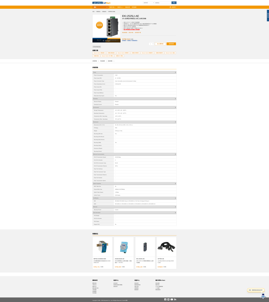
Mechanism (95, 122)
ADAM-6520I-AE (119, 258)
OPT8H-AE (161, 258)
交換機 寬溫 (96, 55)
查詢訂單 (115, 286)
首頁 (93, 11)
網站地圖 (157, 283)
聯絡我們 (136, 289)
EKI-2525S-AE (140, 258)
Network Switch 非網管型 (123, 52)
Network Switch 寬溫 (170, 52)
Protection (95, 98)
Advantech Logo (101, 3)
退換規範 (110, 61)
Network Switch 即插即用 (147, 52)
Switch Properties (97, 183)
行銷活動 (94, 289)
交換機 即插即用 (159, 52)
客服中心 (119, 7)
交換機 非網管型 (135, 52)
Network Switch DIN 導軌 (107, 55)
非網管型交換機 (111, 11)
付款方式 (94, 284)
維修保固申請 (137, 284)
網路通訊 (104, 11)
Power (94, 72)
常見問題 (94, 292)
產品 (95, 7)
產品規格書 (124, 32)
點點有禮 (127, 7)
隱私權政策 (158, 289)
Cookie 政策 (124, 300)
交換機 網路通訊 (111, 52)
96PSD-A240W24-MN (100, 258)
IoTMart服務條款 (159, 286)
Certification (95, 198)
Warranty (95, 206)
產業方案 (112, 7)
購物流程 (94, 283)
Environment (96, 107)
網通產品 (98, 11)
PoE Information (96, 212)
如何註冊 (115, 283)
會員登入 (174, 7)
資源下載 (136, 286)
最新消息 (157, 284)
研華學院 (136, 288)
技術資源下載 (138, 32)
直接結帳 (171, 44)
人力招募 (157, 288)
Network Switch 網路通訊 (99, 52)
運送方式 (94, 286)
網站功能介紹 (95, 288)
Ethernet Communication (98, 154)
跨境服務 (134, 7)
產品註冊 (136, 283)
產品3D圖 (131, 32)
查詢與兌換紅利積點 (117, 284)
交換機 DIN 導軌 (119, 55)
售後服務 (102, 61)
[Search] (174, 2)
